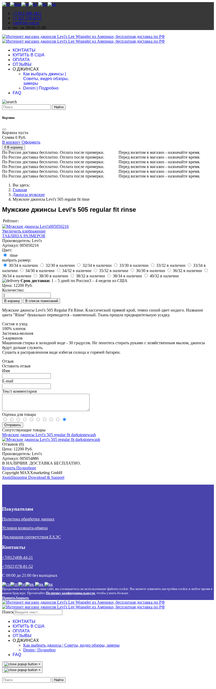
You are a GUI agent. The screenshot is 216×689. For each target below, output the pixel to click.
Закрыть (22, 598)
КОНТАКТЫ (24, 50)
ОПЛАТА (21, 59)
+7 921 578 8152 (27, 18)
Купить (9, 468)
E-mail (7, 381)
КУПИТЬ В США (29, 55)
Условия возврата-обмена (25, 528)
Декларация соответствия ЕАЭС (31, 537)
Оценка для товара (19, 414)
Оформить (31, 142)
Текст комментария (19, 391)
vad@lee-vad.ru (26, 23)
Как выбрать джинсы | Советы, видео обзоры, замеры (46, 79)
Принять (9, 598)
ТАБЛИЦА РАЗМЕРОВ (23, 236)
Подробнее (26, 468)
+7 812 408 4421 (27, 13)
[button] (13, 147)
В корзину (11, 142)
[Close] (4, 129)
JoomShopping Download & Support (33, 477)
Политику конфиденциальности (70, 593)
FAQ (17, 93)
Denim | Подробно (40, 88)
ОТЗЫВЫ (22, 64)
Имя (6, 370)
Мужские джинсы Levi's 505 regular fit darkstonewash (49, 434)
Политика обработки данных (28, 519)
